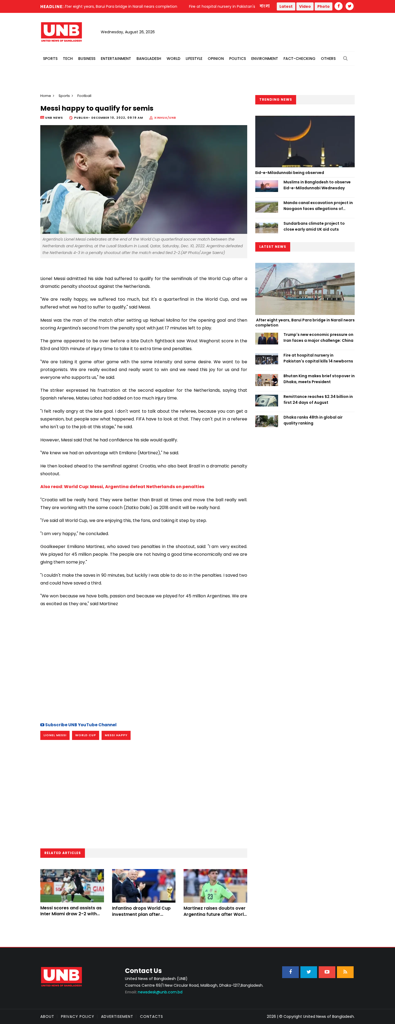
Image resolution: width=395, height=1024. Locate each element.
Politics (237, 58)
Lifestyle (194, 58)
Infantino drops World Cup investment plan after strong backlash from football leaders (141, 917)
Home (45, 95)
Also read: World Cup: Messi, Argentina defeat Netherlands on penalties (122, 487)
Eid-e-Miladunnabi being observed (289, 172)
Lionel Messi (55, 735)
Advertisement (117, 1016)
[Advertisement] (143, 670)
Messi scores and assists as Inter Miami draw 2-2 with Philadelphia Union (71, 914)
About (47, 1016)
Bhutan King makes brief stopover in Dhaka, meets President (319, 378)
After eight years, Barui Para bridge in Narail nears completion (305, 322)
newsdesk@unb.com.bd (153, 992)
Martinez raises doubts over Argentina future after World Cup (215, 914)
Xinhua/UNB (165, 117)
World (173, 58)
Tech (68, 58)
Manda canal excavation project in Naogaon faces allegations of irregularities (318, 206)
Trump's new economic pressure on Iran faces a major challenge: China (318, 337)
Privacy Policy (77, 1016)
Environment (264, 58)
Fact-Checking (299, 58)
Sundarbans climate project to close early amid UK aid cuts (314, 226)
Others (328, 58)
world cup (85, 735)
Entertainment (116, 58)
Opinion (216, 58)
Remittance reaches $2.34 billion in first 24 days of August (318, 399)
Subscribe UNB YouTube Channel (80, 725)
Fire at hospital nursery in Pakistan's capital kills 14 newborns (318, 358)
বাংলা (265, 6)
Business (86, 58)
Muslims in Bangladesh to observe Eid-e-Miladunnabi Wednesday (317, 185)
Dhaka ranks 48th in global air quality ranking (313, 420)
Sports (50, 58)
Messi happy (116, 735)
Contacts (151, 1016)
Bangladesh (149, 58)
